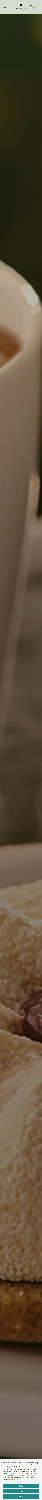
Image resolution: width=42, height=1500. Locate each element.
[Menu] (10, 7)
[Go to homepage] (21, 6)
